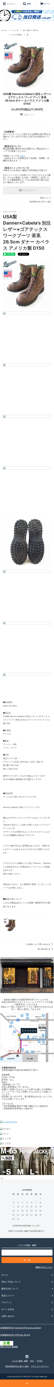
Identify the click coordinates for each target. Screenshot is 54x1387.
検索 (28, 3)
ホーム (4, 30)
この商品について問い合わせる (38, 944)
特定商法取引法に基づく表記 (17, 1366)
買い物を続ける (44, 949)
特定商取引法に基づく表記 (40, 201)
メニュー (10, 3)
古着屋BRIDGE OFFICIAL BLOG (15, 1335)
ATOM (39, 1361)
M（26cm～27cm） (31, 30)
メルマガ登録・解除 (20, 1361)
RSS (32, 1361)
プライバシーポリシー (40, 1366)
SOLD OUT (28, 190)
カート (47, 3)
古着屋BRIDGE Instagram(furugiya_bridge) (20, 1327)
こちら (22, 155)
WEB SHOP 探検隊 (9, 1346)
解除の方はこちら (44, 1267)
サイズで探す (16, 35)
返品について (45, 198)
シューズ (15, 30)
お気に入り (28, 114)
